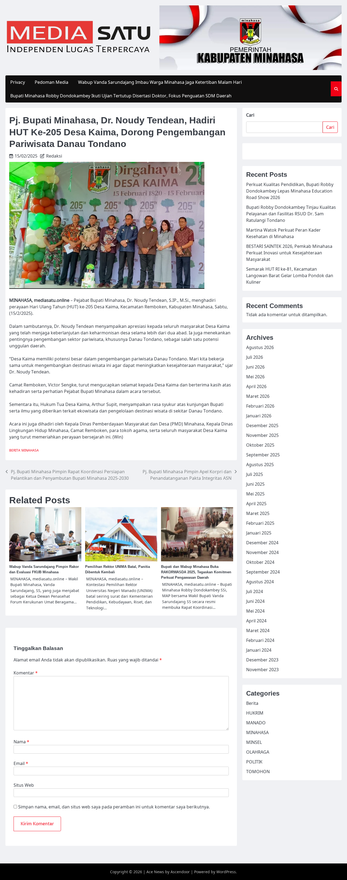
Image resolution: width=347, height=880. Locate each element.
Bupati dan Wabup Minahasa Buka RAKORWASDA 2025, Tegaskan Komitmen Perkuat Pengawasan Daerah (196, 572)
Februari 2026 (260, 406)
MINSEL (254, 742)
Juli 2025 (254, 474)
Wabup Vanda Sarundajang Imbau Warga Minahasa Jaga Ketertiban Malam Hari (160, 82)
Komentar (26, 673)
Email (21, 763)
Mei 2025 (255, 494)
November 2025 (262, 435)
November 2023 (262, 669)
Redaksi (54, 156)
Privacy (17, 82)
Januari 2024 (258, 650)
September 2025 (263, 454)
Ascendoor (180, 871)
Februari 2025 (260, 523)
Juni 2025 (255, 484)
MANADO (256, 722)
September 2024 (263, 572)
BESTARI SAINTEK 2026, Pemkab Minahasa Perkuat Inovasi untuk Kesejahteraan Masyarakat (289, 252)
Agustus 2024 (260, 581)
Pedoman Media (51, 82)
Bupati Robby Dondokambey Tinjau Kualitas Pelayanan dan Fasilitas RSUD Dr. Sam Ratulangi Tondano (291, 213)
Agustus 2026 (260, 347)
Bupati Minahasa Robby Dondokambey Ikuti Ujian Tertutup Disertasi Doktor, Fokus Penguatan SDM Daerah (121, 96)
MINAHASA (30, 450)
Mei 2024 (255, 611)
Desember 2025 (262, 425)
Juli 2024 (254, 591)
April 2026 (256, 386)
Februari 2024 (260, 640)
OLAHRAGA (257, 752)
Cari (250, 115)
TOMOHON (258, 771)
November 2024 (262, 552)
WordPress (226, 871)
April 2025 (256, 503)
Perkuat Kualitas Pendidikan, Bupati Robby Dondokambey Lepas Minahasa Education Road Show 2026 (289, 190)
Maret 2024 (257, 630)
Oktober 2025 (260, 445)
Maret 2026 (257, 396)
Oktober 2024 (260, 562)
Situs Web (24, 785)
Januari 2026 (258, 415)
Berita (14, 450)
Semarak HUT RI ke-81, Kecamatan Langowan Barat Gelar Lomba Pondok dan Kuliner (289, 275)
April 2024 (256, 620)
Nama (21, 742)
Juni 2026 (255, 367)
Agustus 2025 (260, 464)
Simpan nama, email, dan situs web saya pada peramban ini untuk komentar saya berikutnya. (114, 807)
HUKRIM (255, 713)
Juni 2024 (255, 601)
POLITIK (254, 761)
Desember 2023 (262, 660)
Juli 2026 (254, 357)
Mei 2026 (255, 376)
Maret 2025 (257, 513)
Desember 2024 (262, 542)
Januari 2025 (258, 533)
